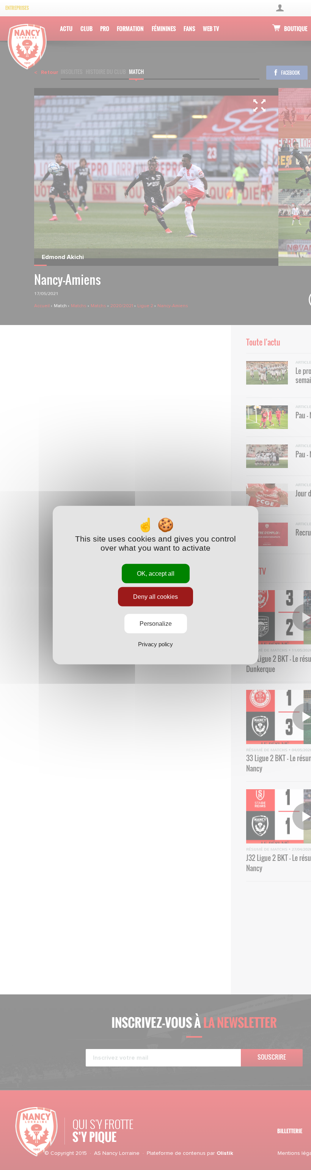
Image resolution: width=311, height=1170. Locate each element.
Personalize (156, 623)
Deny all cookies (155, 596)
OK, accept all (155, 573)
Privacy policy (155, 644)
